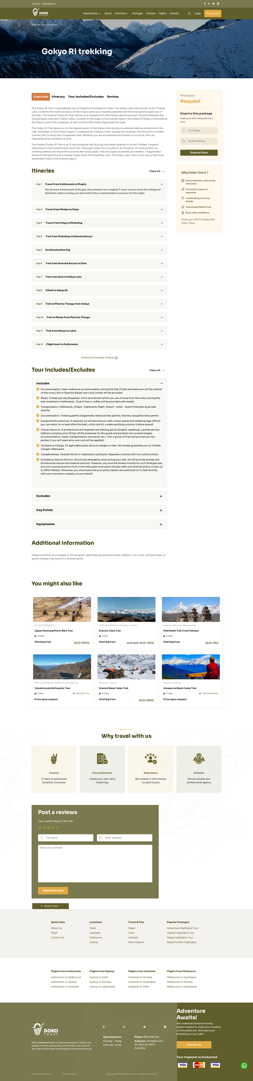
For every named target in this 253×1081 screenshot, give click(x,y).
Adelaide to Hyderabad (141, 982)
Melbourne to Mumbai (180, 982)
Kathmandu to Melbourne (66, 977)
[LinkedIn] (218, 4)
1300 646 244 (48, 3)
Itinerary (58, 97)
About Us (56, 928)
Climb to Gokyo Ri (52, 290)
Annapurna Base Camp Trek (179, 688)
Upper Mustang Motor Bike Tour (54, 630)
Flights (162, 13)
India (131, 932)
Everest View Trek (110, 630)
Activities (120, 13)
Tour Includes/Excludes (86, 97)
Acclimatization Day (53, 249)
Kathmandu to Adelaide (65, 986)
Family (193, 625)
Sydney (94, 942)
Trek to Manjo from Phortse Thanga (63, 317)
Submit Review (53, 890)
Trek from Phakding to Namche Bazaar (64, 236)
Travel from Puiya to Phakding (59, 222)
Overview (40, 97)
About (108, 13)
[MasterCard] (183, 1065)
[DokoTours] (40, 11)
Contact (150, 13)
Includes (42, 383)
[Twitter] (213, 4)
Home (34, 25)
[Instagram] (209, 4)
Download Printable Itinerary (98, 357)
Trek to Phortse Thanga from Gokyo (62, 303)
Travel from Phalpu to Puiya (57, 209)
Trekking (133, 625)
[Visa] (199, 1065)
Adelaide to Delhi (138, 986)
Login (198, 13)
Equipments (45, 524)
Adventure (124, 625)
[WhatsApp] (244, 1065)
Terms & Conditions (42, 1073)
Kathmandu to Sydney (64, 982)
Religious (167, 625)
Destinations (90, 13)
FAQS (54, 932)
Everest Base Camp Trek (113, 688)
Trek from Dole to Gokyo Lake (59, 276)
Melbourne (96, 937)
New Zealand (136, 942)
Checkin (174, 13)
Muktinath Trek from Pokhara (181, 630)
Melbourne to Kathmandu (182, 986)
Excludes (43, 496)
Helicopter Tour (72, 683)
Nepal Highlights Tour (180, 937)
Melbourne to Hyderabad (181, 977)
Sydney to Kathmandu (102, 986)
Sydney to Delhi (99, 977)
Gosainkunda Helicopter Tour (52, 688)
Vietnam (133, 937)
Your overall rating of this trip (55, 821)
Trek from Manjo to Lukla (56, 330)
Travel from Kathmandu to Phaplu (61, 184)
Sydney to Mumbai (100, 982)
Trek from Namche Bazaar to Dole (61, 263)
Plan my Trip (212, 13)
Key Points (44, 510)
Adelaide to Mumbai (140, 977)
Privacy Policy (69, 1073)
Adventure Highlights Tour (182, 928)
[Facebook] (205, 4)
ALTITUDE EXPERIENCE (44, 625)
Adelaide (95, 932)
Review (113, 97)
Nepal (131, 928)
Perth (93, 928)
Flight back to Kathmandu (57, 344)
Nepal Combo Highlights (181, 942)
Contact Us (57, 937)
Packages (137, 13)
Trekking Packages (210, 693)
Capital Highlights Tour (180, 932)
